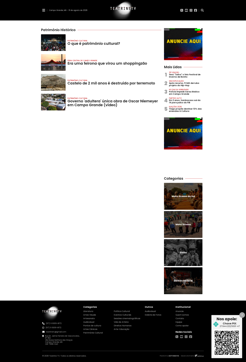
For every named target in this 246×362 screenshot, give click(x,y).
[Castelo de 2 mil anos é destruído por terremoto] (53, 82)
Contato (180, 318)
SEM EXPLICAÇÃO (176, 81)
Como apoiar (182, 325)
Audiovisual (88, 322)
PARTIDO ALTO (175, 98)
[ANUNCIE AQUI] (183, 44)
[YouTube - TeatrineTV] (186, 10)
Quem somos (182, 314)
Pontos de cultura (92, 325)
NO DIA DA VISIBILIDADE (179, 90)
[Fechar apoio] (242, 315)
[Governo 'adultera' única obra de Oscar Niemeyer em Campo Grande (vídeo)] (53, 102)
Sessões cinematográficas (127, 318)
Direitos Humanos (122, 325)
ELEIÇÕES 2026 (175, 107)
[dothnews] (174, 355)
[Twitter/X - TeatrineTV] (181, 10)
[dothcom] (199, 356)
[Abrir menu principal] (43, 10)
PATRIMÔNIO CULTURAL (78, 98)
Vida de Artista (121, 322)
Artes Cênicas (90, 329)
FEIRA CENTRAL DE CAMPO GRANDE (82, 60)
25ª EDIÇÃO (174, 72)
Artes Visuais (89, 314)
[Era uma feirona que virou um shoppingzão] (53, 62)
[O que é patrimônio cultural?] (53, 42)
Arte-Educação (121, 329)
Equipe (179, 322)
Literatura (88, 311)
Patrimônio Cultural (78, 80)
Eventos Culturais (122, 314)
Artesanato (89, 318)
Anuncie (180, 311)
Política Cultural (122, 311)
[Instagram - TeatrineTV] (191, 10)
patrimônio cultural (78, 40)
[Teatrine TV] (123, 10)
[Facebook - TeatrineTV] (195, 10)
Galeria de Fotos (153, 314)
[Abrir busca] (202, 10)
